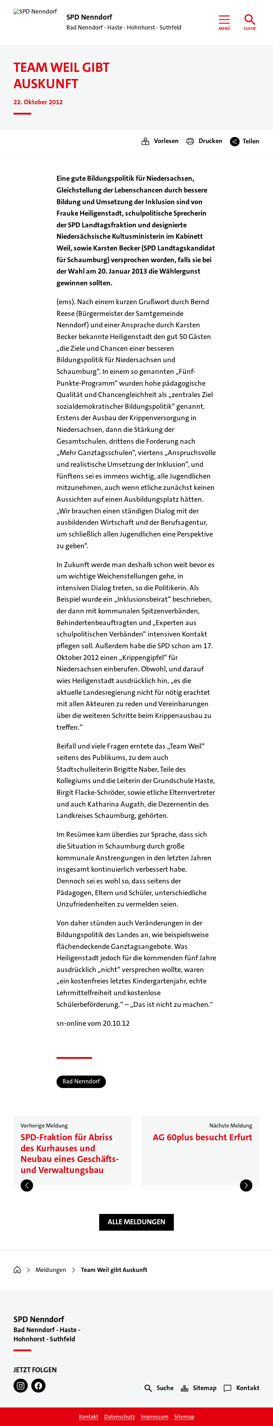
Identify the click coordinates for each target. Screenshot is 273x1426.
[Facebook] (38, 1386)
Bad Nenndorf (81, 1081)
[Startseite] (17, 1270)
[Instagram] (21, 1386)
